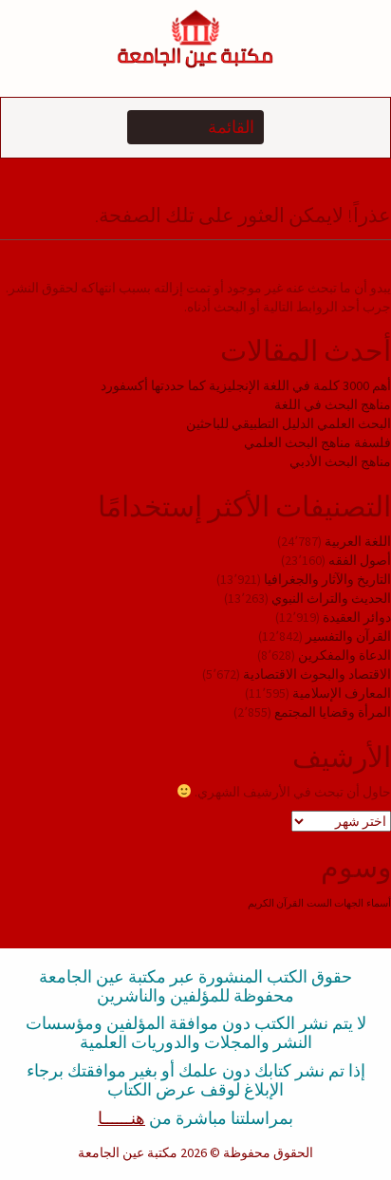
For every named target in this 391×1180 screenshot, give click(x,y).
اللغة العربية (358, 541)
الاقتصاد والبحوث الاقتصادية (317, 674)
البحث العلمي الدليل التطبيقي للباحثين (288, 423)
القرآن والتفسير (348, 636)
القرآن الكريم (276, 903)
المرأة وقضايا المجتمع (332, 712)
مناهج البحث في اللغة (332, 404)
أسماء (378, 903)
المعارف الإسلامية (341, 693)
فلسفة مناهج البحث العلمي (317, 442)
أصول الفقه (359, 560)
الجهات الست (335, 903)
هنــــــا (121, 1118)
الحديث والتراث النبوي (331, 598)
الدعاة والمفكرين (344, 655)
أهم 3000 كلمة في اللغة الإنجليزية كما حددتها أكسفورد (246, 385)
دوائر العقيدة (357, 617)
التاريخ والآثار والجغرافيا (327, 579)
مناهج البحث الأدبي (340, 461)
